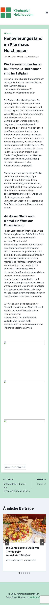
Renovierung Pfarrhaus (15, 467)
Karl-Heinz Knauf (16, 560)
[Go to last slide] (7, 542)
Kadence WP (36, 597)
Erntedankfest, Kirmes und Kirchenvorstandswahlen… (16, 485)
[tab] (19, 573)
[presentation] (24, 528)
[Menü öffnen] (46, 12)
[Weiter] (42, 542)
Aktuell (7, 33)
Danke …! (41, 482)
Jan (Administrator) (15, 57)
